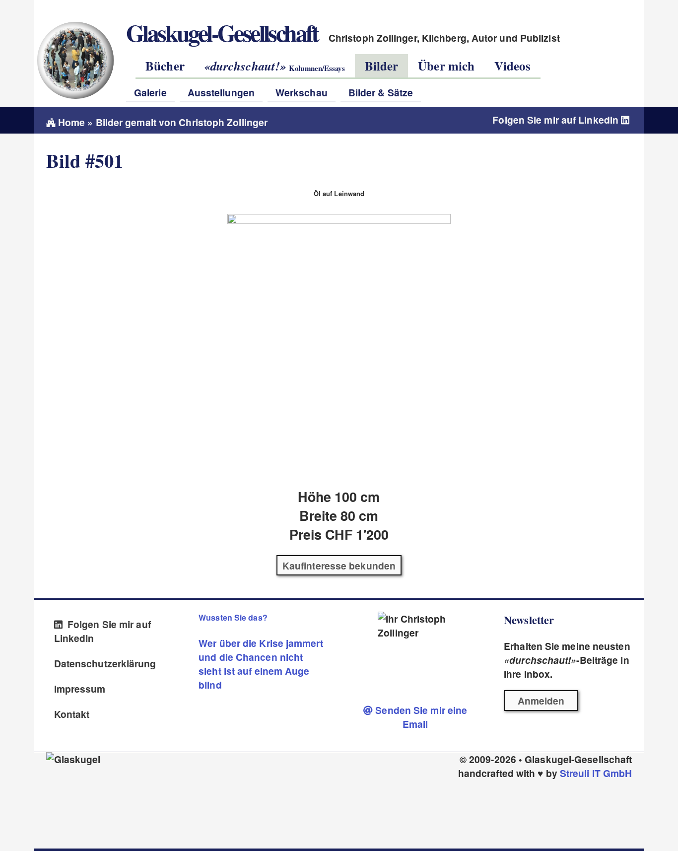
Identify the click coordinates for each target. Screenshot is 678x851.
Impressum (80, 689)
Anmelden (541, 701)
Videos (512, 66)
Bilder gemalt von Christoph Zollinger (182, 122)
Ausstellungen (221, 92)
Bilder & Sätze (380, 92)
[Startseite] (75, 60)
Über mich (446, 66)
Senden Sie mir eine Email (420, 717)
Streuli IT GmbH (596, 773)
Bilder (382, 66)
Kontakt (72, 714)
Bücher (165, 66)
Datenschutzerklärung (105, 663)
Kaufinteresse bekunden (339, 565)
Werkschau (301, 92)
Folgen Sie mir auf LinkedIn (556, 120)
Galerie (150, 92)
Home (70, 122)
